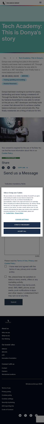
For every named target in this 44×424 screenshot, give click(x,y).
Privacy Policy (19, 213)
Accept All (22, 231)
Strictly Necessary (21, 224)
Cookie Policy (10, 213)
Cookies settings (22, 219)
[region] (22, 212)
